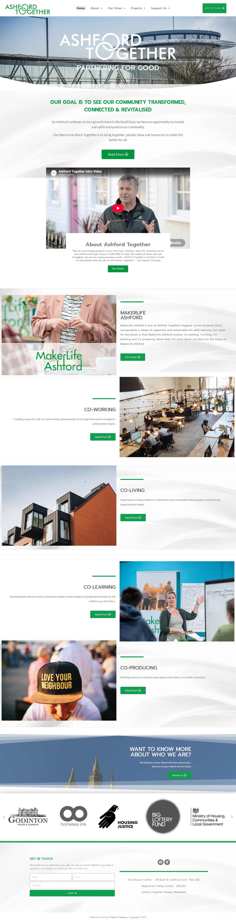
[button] (214, 8)
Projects (136, 8)
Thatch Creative (118, 917)
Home (81, 8)
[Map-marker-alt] (167, 862)
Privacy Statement (175, 892)
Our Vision (115, 8)
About (94, 8)
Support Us (158, 8)
